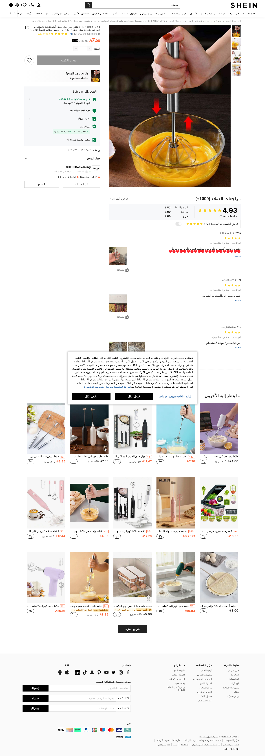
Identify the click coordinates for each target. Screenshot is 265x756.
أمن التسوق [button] (85, 126)
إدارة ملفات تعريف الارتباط (168, 740)
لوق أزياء (235, 683)
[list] (102, 672)
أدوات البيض (187, 21)
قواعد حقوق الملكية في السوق (206, 744)
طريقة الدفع (179, 670)
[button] (17, 5)
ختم (175, 744)
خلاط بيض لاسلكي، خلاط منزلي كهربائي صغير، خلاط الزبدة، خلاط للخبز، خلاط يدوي (219, 456)
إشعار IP (184, 744)
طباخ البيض (174, 21)
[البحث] (88, 5)
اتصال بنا (235, 675)
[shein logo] (244, 5)
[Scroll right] (10, 13)
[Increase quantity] (76, 48)
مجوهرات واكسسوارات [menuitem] (57, 13)
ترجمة (238, 256)
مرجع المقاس (206, 687)
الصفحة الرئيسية (233, 21)
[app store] (66, 674)
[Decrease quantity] (89, 48)
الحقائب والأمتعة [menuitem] (34, 13)
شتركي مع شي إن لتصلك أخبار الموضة (113, 682)
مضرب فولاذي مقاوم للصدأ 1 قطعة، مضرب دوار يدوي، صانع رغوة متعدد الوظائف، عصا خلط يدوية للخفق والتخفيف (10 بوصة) (175, 456)
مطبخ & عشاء (201, 21)
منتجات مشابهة (79, 78)
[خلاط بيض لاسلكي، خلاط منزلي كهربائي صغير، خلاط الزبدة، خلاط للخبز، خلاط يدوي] (219, 428)
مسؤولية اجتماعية (231, 687)
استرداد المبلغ (206, 683)
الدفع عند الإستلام (177, 679)
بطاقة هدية (180, 683)
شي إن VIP (207, 696)
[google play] (60, 674)
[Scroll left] (15, 13)
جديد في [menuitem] (240, 13)
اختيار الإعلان (164, 744)
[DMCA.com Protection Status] (119, 737)
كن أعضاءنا (234, 679)
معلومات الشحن (204, 675)
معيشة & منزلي (217, 21)
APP (67, 665)
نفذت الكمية (69, 60)
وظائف (236, 692)
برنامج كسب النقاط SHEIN (176, 688)
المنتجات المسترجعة (202, 679)
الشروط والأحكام (231, 744)
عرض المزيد (132, 628)
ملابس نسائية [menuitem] (225, 13)
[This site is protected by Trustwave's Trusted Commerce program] (128, 737)
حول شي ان (233, 670)
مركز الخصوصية (231, 740)
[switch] (178, 224)
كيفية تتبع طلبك (205, 700)
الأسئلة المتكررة (204, 692)
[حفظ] (29, 60)
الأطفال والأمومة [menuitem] (80, 13)
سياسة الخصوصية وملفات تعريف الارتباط (202, 740)
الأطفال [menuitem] (194, 13)
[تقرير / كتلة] (111, 270)
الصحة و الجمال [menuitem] (100, 13)
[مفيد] (127, 270)
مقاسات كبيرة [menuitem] (208, 13)
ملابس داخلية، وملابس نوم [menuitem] (153, 13)
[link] (32, 5)
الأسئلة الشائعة (178, 675)
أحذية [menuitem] (114, 13)
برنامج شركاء (233, 696)
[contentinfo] (77, 730)
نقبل (129, 723)
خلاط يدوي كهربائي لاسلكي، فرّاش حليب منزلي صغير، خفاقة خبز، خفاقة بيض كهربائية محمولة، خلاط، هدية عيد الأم (46, 606)
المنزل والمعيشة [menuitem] (128, 13)
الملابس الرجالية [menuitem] (178, 13)
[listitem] (219, 437)
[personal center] (39, 5)
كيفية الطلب (206, 670)
